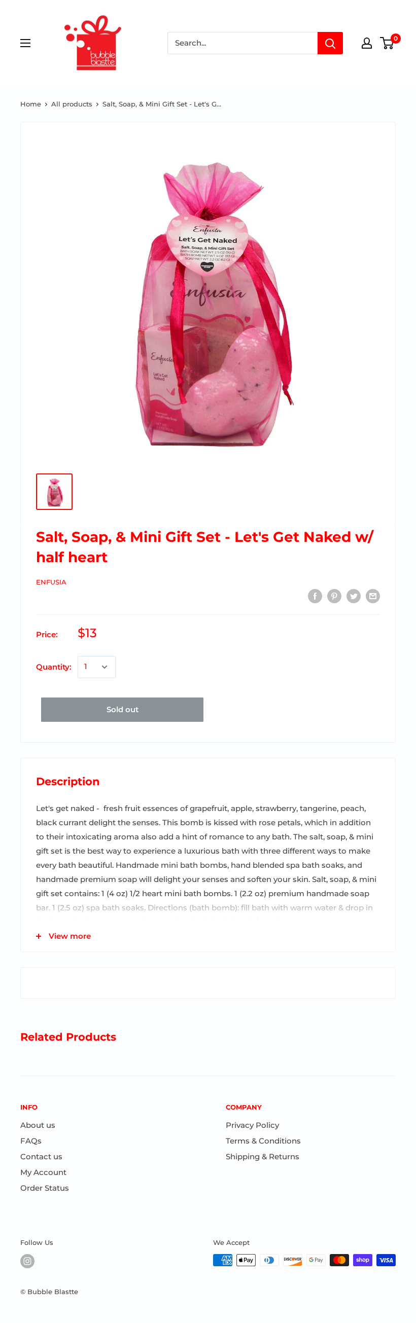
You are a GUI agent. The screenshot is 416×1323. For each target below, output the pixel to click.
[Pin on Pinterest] (334, 596)
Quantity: (54, 667)
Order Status (44, 1188)
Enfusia (51, 582)
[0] (387, 43)
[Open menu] (25, 43)
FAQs (31, 1141)
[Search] (330, 43)
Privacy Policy (252, 1125)
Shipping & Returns (262, 1156)
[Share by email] (373, 596)
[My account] (367, 43)
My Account (43, 1172)
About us (37, 1125)
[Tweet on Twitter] (353, 596)
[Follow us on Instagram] (27, 1261)
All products (71, 104)
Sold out (122, 709)
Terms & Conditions (263, 1141)
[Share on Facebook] (315, 596)
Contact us (41, 1156)
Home (30, 104)
